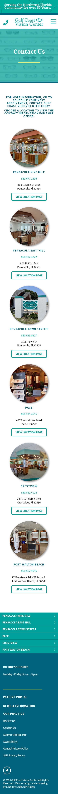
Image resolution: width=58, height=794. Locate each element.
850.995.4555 (29, 414)
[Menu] (53, 22)
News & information (19, 706)
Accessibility (10, 741)
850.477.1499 (29, 178)
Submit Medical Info (14, 735)
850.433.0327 (29, 335)
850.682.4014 (29, 492)
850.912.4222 (29, 257)
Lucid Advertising (25, 786)
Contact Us (9, 728)
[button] (55, 616)
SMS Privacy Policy (14, 755)
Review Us (9, 721)
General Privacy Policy (15, 748)
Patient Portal (15, 697)
